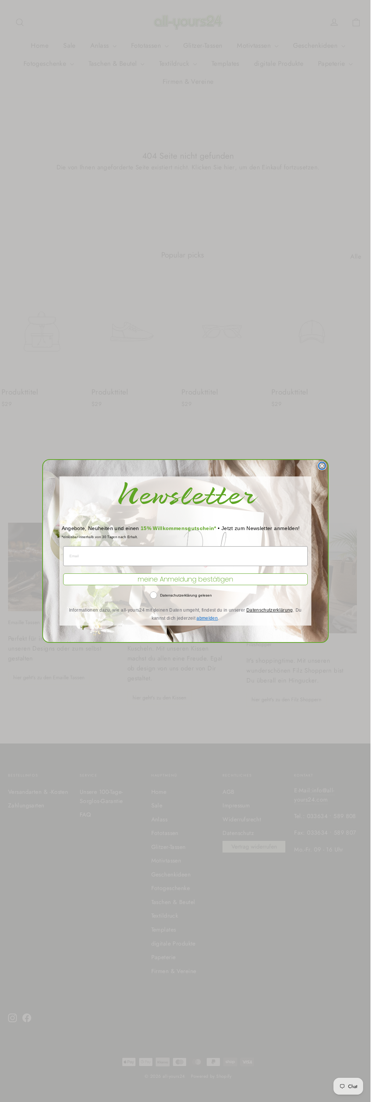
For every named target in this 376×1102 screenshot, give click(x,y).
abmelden (207, 618)
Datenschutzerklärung (269, 610)
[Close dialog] (322, 465)
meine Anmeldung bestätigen (185, 579)
